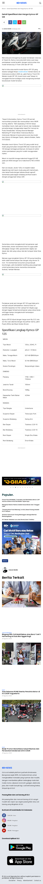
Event (3, 690)
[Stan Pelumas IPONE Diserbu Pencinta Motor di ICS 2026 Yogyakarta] (21, 665)
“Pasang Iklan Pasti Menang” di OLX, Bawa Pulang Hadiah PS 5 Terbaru (20, 510)
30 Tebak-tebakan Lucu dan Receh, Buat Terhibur (18, 519)
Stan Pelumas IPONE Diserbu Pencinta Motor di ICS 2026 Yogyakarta (21, 692)
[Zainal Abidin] (5, 570)
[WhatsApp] (24, 22)
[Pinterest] (20, 22)
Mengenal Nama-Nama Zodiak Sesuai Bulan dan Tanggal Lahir (20, 505)
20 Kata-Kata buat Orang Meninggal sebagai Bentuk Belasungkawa (19, 515)
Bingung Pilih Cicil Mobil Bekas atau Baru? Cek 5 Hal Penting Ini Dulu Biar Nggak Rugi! (21, 635)
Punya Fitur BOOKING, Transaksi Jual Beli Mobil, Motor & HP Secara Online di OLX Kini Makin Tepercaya (21, 500)
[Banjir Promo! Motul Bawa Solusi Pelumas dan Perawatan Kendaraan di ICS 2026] (21, 722)
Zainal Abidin (7, 29)
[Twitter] (15, 22)
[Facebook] (10, 22)
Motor (4, 8)
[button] (11, 487)
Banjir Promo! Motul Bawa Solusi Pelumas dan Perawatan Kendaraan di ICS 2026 (20, 750)
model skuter (23, 72)
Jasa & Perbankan (7, 632)
